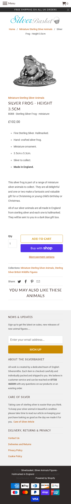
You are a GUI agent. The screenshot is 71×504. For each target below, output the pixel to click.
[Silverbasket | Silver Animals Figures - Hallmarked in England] (35, 20)
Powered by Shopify (45, 478)
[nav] (9, 3)
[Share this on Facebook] (25, 281)
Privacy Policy (15, 450)
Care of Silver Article (23, 421)
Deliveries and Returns (19, 444)
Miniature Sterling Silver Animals (35, 29)
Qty (10, 236)
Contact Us (13, 438)
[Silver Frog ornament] (35, 69)
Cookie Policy (15, 456)
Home (12, 29)
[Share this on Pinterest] (31, 281)
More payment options (41, 256)
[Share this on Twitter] (19, 281)
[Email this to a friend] (38, 281)
